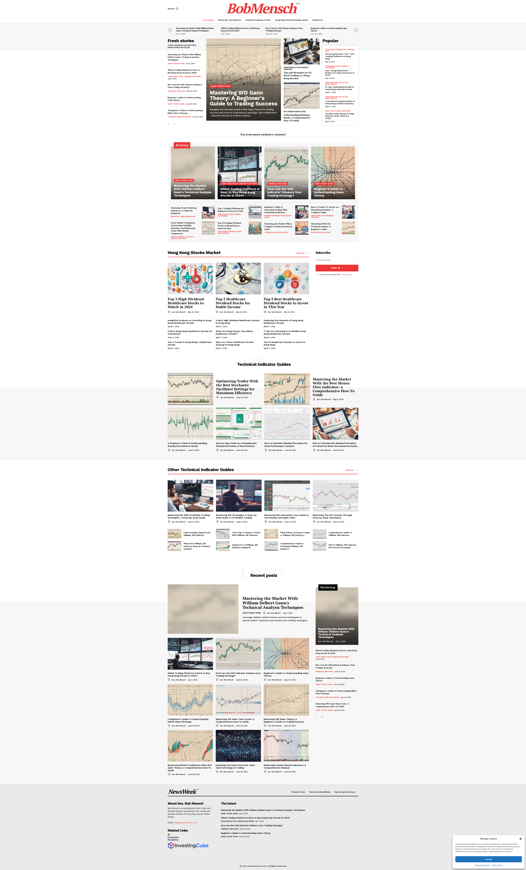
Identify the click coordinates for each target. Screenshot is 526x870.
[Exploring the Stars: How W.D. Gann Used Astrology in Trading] (238, 746)
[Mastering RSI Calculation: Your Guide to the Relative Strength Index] (287, 496)
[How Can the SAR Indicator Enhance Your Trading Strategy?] (286, 173)
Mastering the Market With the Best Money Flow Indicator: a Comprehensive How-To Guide (334, 387)
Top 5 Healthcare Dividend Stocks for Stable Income (233, 303)
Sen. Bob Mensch (179, 312)
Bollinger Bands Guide (295, 111)
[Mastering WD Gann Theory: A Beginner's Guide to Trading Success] (243, 79)
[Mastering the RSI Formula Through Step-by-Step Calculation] (335, 496)
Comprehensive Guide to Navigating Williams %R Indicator (292, 546)
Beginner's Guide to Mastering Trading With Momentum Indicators (275, 210)
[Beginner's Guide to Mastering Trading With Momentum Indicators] (301, 212)
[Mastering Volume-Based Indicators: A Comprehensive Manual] (286, 746)
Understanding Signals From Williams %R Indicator (197, 534)
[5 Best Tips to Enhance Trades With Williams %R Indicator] (223, 534)
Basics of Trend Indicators (183, 216)
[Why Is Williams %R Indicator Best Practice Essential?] (319, 546)
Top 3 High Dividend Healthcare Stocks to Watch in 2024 (186, 303)
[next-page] (355, 30)
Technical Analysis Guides (179, 117)
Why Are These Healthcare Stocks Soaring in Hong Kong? (235, 343)
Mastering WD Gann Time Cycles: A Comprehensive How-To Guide (235, 720)
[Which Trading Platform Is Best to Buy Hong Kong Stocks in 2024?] (240, 173)
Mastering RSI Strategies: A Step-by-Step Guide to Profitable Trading (237, 516)
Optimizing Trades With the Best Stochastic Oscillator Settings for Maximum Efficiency (237, 387)
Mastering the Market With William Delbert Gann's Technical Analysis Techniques (195, 29)
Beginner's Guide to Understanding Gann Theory (329, 29)
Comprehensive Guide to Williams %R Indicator (340, 534)
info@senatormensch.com (185, 822)
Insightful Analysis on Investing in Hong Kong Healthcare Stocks (189, 321)
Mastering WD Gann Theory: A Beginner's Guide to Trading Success (243, 98)
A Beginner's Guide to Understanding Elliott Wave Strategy (185, 111)
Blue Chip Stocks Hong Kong (337, 111)
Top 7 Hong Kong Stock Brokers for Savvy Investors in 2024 (340, 72)
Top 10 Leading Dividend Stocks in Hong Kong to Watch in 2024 (229, 226)
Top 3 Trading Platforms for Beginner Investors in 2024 (231, 209)
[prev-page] (170, 30)
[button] (520, 838)
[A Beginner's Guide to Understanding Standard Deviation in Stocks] (190, 424)
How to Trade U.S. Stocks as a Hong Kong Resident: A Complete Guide (325, 210)
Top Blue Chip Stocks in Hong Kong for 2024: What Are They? (339, 116)
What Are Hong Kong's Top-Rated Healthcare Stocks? (234, 332)
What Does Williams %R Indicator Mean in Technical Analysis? (197, 546)
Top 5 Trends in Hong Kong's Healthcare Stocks (189, 343)
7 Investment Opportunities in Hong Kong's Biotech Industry (340, 102)
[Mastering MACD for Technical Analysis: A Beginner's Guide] (348, 228)
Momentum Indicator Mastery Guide (278, 216)
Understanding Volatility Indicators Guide (182, 237)
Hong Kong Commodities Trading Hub (340, 50)
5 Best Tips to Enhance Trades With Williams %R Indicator (246, 534)
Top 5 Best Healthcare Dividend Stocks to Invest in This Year (286, 303)
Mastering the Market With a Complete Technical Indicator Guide (278, 226)
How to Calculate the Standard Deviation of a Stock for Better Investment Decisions (335, 445)
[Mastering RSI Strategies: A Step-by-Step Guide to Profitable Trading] (239, 496)
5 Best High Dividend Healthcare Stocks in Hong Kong (238, 321)
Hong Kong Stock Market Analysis (296, 68)
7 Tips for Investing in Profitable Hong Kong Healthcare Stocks (285, 332)
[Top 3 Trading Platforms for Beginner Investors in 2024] (255, 212)
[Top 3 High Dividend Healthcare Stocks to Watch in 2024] (190, 278)
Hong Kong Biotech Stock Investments (336, 83)
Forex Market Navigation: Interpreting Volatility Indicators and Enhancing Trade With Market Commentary (183, 228)
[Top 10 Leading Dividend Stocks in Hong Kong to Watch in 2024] (255, 228)
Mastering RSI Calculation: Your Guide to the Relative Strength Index (286, 516)
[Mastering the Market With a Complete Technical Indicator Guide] (301, 228)
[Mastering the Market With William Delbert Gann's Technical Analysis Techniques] (193, 173)
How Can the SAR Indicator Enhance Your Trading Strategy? (284, 29)
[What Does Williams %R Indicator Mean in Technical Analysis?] (174, 546)
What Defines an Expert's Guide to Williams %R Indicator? (295, 534)
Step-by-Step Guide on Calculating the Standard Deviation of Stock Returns (236, 445)
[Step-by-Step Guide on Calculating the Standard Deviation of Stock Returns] (239, 424)
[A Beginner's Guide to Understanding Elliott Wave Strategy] (190, 700)
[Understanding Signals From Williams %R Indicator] (174, 534)
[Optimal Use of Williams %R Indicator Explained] (223, 546)
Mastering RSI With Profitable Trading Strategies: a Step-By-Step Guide (189, 516)
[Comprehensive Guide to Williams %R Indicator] (319, 534)
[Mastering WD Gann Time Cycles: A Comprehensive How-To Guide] (238, 700)
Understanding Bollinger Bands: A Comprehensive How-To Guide (297, 117)
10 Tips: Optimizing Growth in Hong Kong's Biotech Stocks (339, 88)
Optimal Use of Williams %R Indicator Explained (245, 546)
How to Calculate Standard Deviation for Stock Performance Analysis (286, 445)
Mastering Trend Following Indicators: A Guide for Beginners (184, 210)
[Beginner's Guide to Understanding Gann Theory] (333, 173)
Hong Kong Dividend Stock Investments (229, 232)
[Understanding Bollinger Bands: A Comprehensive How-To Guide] (302, 95)
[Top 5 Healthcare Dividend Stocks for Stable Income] (238, 278)
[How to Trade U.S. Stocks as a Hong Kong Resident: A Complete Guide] (348, 212)
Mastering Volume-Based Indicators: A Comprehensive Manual (285, 766)
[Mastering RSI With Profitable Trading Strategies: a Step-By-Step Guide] (190, 496)
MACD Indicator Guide (320, 232)
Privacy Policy (497, 865)
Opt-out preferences (482, 865)
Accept (488, 859)
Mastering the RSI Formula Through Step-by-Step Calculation (332, 516)
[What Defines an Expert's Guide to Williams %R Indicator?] (271, 534)
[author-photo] (169, 311)
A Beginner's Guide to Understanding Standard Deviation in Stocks (187, 445)
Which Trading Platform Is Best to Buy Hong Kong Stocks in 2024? (240, 29)
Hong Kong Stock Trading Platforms (184, 77)
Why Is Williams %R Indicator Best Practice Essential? (342, 546)
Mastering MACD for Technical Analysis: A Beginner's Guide (321, 226)
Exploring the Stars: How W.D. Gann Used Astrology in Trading (235, 766)
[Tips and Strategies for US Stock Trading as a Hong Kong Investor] (302, 51)
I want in (335, 268)
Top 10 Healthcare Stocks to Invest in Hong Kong (284, 343)
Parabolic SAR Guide (176, 91)
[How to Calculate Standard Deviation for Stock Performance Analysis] (287, 424)
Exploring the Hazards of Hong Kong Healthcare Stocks (283, 321)
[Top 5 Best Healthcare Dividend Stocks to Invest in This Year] (286, 278)
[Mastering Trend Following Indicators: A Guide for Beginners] (208, 212)
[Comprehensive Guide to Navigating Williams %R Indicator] (271, 546)
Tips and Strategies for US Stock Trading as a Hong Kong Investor (297, 75)
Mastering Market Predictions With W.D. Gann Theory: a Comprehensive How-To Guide (190, 768)
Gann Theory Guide (176, 64)
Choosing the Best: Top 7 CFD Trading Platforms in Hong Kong (339, 56)
